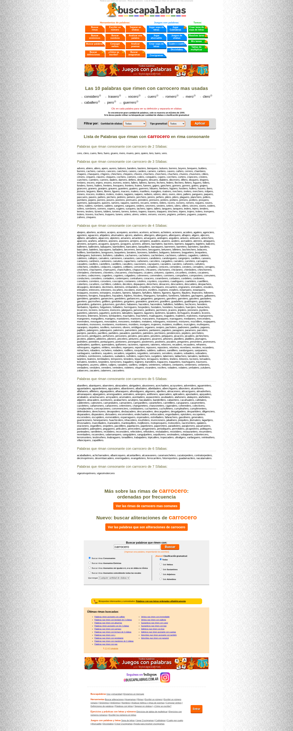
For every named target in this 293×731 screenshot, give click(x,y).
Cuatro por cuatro (175, 720)
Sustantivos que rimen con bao (154, 626)
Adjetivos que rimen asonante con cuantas (158, 632)
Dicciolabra (177, 49)
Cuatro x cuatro (177, 44)
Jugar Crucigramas (145, 720)
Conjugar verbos (115, 45)
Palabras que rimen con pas (106, 644)
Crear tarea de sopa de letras (196, 28)
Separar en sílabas (135, 28)
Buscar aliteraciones (114, 699)
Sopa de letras (128, 720)
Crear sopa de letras (156, 45)
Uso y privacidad (114, 694)
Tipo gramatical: (159, 123)
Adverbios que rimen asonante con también (159, 635)
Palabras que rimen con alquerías (108, 623)
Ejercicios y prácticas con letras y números (113, 711)
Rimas (140, 699)
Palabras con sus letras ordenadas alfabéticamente (161, 601)
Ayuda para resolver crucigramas (149, 724)
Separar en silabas (143, 706)
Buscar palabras (94, 44)
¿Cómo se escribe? (113, 53)
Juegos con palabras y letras (106, 720)
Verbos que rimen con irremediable (155, 617)
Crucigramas (156, 55)
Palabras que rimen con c (104, 635)
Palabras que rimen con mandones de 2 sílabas (114, 641)
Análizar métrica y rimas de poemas (148, 703)
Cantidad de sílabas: (112, 123)
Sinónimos (104, 703)
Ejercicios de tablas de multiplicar (151, 712)
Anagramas (130, 699)
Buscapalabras (98, 694)
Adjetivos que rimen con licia (152, 629)
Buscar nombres (115, 36)
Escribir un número (115, 28)
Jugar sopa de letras (156, 28)
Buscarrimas (94, 28)
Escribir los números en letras (122, 715)
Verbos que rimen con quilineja (153, 620)
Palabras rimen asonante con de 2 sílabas (111, 626)
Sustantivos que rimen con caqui (154, 623)
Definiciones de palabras (102, 706)
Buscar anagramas (134, 53)
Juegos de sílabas (176, 36)
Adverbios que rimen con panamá (155, 638)
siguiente (114, 648)
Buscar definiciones (93, 53)
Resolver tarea (196, 35)
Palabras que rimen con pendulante (108, 638)
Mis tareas (196, 41)
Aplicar (200, 123)
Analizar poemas (135, 45)
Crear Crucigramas (124, 724)
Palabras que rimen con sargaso (107, 629)
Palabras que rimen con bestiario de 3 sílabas (113, 620)
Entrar (196, 709)
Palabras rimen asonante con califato (109, 617)
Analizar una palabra (135, 36)
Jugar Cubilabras (175, 28)
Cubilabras (160, 720)
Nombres (126, 703)
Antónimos (115, 703)
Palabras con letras (124, 706)
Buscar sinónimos (94, 36)
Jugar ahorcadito (156, 36)
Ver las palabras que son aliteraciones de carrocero (146, 527)
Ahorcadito (96, 724)
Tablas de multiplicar (196, 48)
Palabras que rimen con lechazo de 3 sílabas (112, 632)
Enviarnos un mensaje (133, 694)
